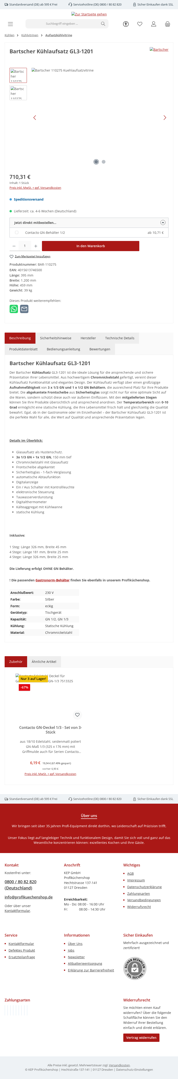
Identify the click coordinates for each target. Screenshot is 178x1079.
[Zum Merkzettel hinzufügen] (77, 715)
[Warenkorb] (167, 24)
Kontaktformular (17, 910)
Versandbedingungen (144, 900)
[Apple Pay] (21, 1010)
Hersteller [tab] (88, 338)
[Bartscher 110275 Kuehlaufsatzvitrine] (100, 117)
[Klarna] (10, 1010)
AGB (130, 873)
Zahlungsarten (138, 893)
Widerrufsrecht (139, 907)
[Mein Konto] (153, 24)
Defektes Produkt (22, 950)
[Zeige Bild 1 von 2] (96, 162)
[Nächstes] (164, 117)
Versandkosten (119, 1065)
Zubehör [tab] (15, 661)
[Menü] (10, 24)
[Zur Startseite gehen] (89, 14)
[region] (89, 117)
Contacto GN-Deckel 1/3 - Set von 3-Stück (50, 730)
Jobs (71, 950)
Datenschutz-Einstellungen (134, 1070)
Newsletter (76, 957)
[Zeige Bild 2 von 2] (103, 162)
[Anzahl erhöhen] (35, 246)
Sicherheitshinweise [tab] (55, 338)
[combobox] (61, 23)
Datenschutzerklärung (144, 887)
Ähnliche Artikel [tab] (44, 661)
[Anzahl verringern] (14, 246)
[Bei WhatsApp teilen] (14, 308)
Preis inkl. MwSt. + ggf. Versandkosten (35, 188)
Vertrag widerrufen (141, 1037)
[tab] (20, 338)
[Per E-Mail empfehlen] (24, 308)
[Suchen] (103, 23)
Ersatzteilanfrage (22, 957)
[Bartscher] (159, 49)
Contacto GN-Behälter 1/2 (45, 232)
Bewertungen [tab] (99, 349)
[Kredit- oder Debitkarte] (24, 1010)
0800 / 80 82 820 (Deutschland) (20, 885)
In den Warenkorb (90, 246)
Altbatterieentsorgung (85, 963)
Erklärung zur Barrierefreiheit (91, 970)
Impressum (136, 880)
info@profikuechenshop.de (29, 897)
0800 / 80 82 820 (110, 4)
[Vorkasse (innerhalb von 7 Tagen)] (7, 1010)
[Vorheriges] (35, 117)
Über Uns (75, 943)
